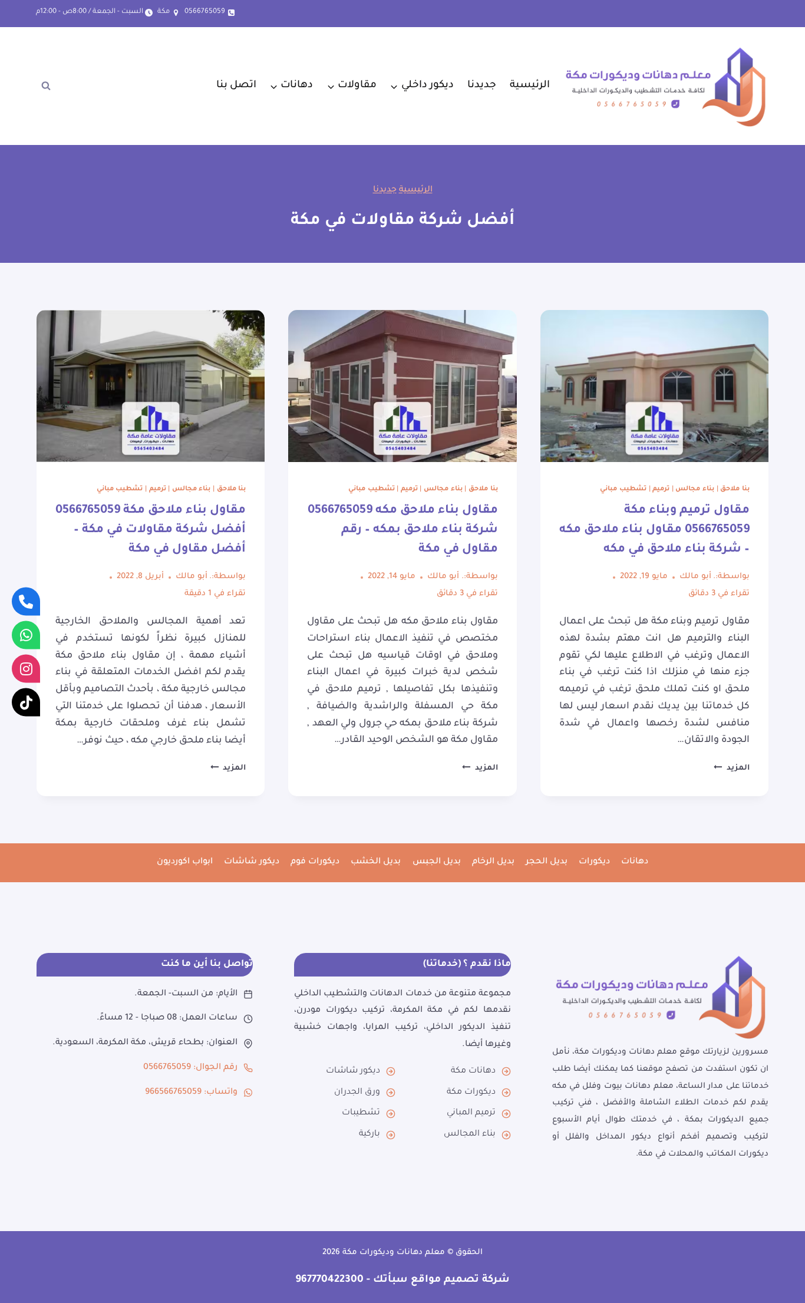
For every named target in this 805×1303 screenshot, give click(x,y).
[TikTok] (26, 702)
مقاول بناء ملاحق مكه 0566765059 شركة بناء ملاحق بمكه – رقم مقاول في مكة (403, 530)
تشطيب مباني (623, 489)
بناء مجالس (694, 489)
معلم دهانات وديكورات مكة (393, 1252)
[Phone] (26, 601)
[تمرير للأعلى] (782, 1271)
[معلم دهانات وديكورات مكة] (660, 996)
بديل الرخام (493, 862)
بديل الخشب (376, 862)
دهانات (634, 862)
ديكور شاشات (251, 862)
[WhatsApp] (26, 635)
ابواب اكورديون (185, 862)
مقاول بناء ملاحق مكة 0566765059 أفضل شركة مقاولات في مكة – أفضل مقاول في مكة (150, 530)
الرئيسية (530, 85)
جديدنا (481, 85)
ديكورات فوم (315, 862)
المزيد (732, 768)
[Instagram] (26, 668)
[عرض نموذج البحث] (46, 86)
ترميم (660, 489)
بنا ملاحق (735, 489)
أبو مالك (695, 576)
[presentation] (654, 386)
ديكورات (594, 862)
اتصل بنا (236, 85)
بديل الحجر (547, 862)
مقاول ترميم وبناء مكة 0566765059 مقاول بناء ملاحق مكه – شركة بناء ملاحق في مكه (654, 530)
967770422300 (329, 1280)
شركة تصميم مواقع (459, 1280)
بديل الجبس (437, 862)
